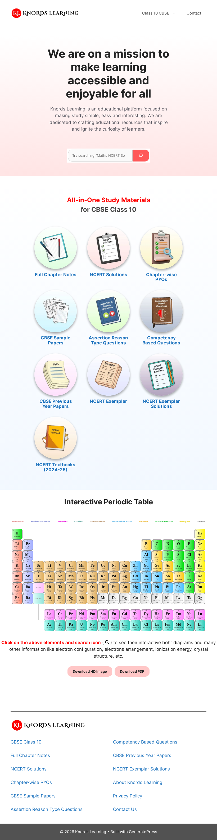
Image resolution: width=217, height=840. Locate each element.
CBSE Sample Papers (55, 340)
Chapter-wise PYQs (161, 277)
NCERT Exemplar (108, 401)
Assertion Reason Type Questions (108, 340)
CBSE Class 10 (26, 742)
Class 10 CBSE (155, 13)
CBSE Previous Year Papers (55, 404)
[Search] (141, 155)
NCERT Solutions (108, 274)
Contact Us (125, 809)
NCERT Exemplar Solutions (161, 404)
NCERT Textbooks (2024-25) (55, 467)
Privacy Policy (127, 796)
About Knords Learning (137, 782)
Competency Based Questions (161, 340)
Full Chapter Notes (55, 274)
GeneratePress (143, 831)
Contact (194, 13)
